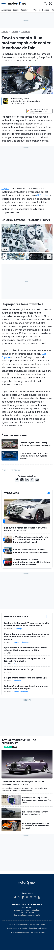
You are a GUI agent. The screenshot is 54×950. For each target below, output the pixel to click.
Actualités (6, 10)
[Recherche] (45, 3)
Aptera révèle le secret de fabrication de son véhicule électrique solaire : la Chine (25, 648)
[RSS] (39, 897)
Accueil (5, 32)
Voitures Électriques (23, 642)
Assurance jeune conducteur (27, 910)
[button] (5, 256)
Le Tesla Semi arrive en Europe (19, 669)
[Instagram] (31, 897)
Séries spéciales (21, 692)
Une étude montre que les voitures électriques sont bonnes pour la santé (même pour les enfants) (26, 636)
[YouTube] (35, 897)
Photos (45, 10)
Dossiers (25, 10)
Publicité (25, 904)
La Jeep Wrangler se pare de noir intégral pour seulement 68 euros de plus (26, 687)
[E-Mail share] (37, 479)
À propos (15, 904)
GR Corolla (42, 195)
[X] (19, 897)
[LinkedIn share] (27, 479)
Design (19, 629)
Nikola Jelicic (33, 101)
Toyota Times (14, 470)
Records (17, 681)
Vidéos (37, 10)
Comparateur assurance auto (27, 915)
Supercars (18, 664)
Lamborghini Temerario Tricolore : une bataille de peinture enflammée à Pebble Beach (26, 624)
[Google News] (27, 897)
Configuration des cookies (17, 928)
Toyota (15, 32)
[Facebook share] (16, 479)
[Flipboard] (23, 897)
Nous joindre (36, 904)
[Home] (17, 3)
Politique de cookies (37, 925)
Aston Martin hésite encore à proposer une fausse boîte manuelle (24, 659)
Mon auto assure (27, 912)
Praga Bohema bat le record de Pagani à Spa (25, 677)
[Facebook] (15, 897)
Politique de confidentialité (19, 925)
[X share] (21, 479)
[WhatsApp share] (32, 479)
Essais (16, 10)
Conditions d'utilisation (38, 928)
